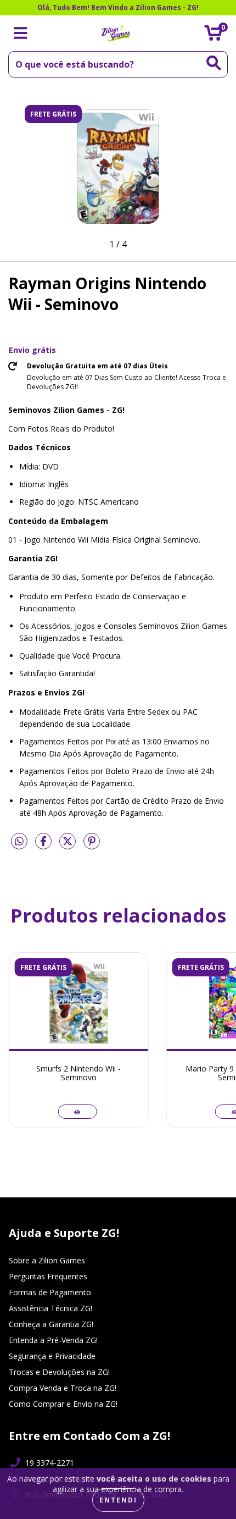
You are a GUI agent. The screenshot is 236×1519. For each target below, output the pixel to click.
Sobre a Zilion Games (47, 1260)
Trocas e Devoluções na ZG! (59, 1372)
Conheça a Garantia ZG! (51, 1324)
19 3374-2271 (49, 1462)
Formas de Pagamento (50, 1292)
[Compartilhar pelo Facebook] (44, 845)
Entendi (118, 1500)
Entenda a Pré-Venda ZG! (53, 1340)
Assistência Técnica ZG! (50, 1308)
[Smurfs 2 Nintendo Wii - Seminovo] (77, 1111)
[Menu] (20, 33)
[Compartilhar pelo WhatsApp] (19, 841)
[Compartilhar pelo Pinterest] (91, 845)
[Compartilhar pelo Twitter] (68, 845)
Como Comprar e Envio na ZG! (63, 1404)
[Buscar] (214, 63)
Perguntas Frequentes (48, 1276)
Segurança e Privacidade (52, 1356)
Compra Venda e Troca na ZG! (62, 1388)
